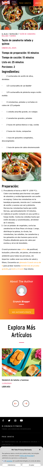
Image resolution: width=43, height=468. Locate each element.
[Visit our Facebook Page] (3, 420)
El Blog (5, 34)
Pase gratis (25, 3)
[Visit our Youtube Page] (21, 420)
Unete (38, 3)
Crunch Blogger (21, 301)
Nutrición (14, 34)
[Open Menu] (14, 3)
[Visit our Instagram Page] (15, 420)
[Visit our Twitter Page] (9, 420)
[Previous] (15, 403)
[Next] (26, 403)
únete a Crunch (17, 269)
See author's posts (21, 312)
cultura (24, 249)
